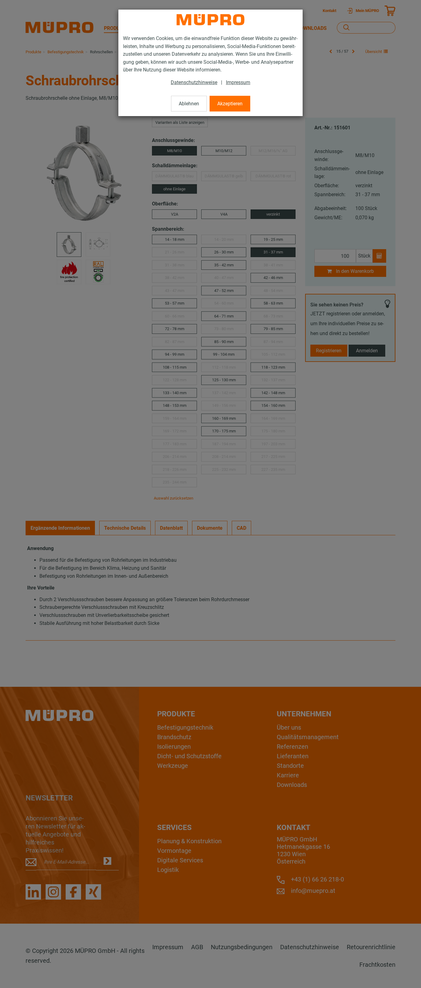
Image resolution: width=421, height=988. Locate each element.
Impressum (238, 82)
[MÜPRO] (210, 19)
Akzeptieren (230, 104)
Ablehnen (189, 104)
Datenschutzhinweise (194, 82)
